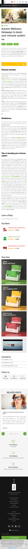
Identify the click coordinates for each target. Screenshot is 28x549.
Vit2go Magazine (8, 5)
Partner (14, 517)
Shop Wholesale (15, 537)
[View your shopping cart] (20, 2)
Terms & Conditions (14, 498)
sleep (10, 195)
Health (13, 5)
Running (3, 78)
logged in (8, 219)
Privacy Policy (14, 500)
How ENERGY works (6, 360)
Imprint (14, 505)
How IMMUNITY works (7, 363)
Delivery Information (14, 501)
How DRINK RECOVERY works (9, 366)
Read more (5, 428)
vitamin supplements (5, 176)
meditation (19, 137)
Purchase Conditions (14, 507)
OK (15, 548)
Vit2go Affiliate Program (14, 519)
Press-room (14, 515)
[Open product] (14, 272)
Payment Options (14, 503)
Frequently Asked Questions (14, 513)
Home (2, 5)
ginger (16, 170)
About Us (14, 512)
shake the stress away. (8, 81)
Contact (14, 521)
